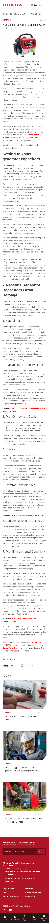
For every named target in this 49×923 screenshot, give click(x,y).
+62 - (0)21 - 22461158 (12, 879)
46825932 (32, 879)
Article (25, 14)
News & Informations (11, 14)
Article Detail (36, 14)
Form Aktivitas (30, 897)
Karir (4, 893)
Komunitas (29, 889)
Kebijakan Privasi (8, 889)
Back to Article (9, 659)
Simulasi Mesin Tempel (11, 897)
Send (41, 852)
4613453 (24, 879)
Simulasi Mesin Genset (33, 893)
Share (5, 666)
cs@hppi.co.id (9, 881)
